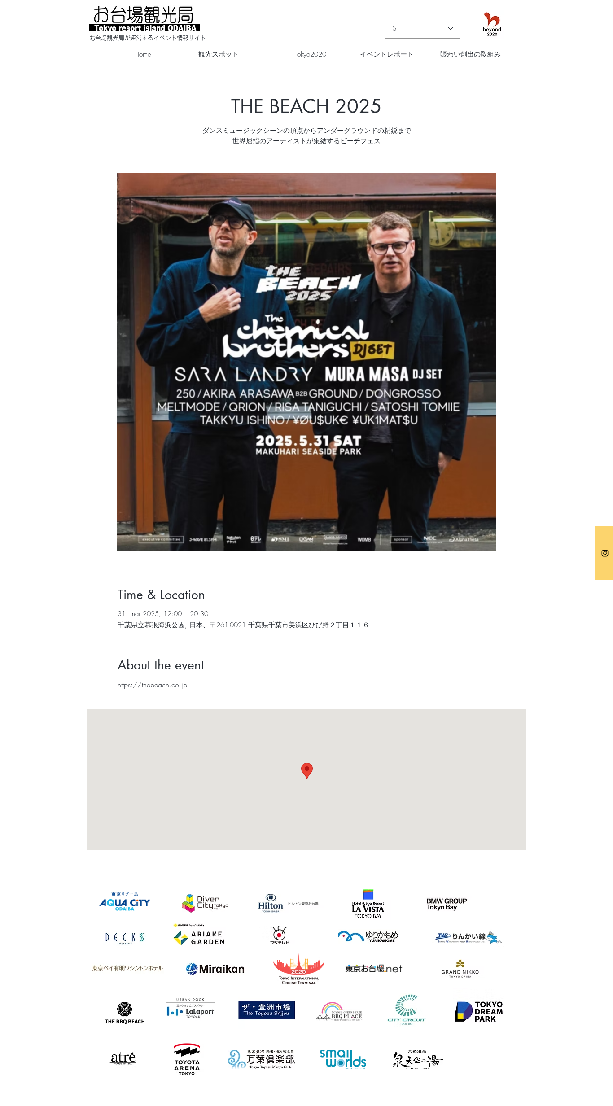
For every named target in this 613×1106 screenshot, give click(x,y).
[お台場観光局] (604, 553)
